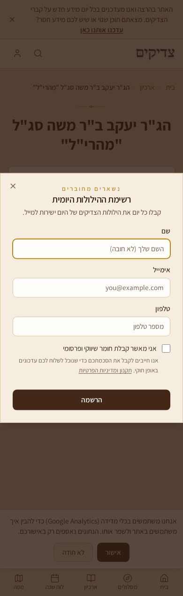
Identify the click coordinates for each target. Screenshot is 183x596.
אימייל (161, 269)
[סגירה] (13, 186)
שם (165, 230)
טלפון (162, 308)
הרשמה (91, 399)
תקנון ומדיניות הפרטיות (105, 370)
